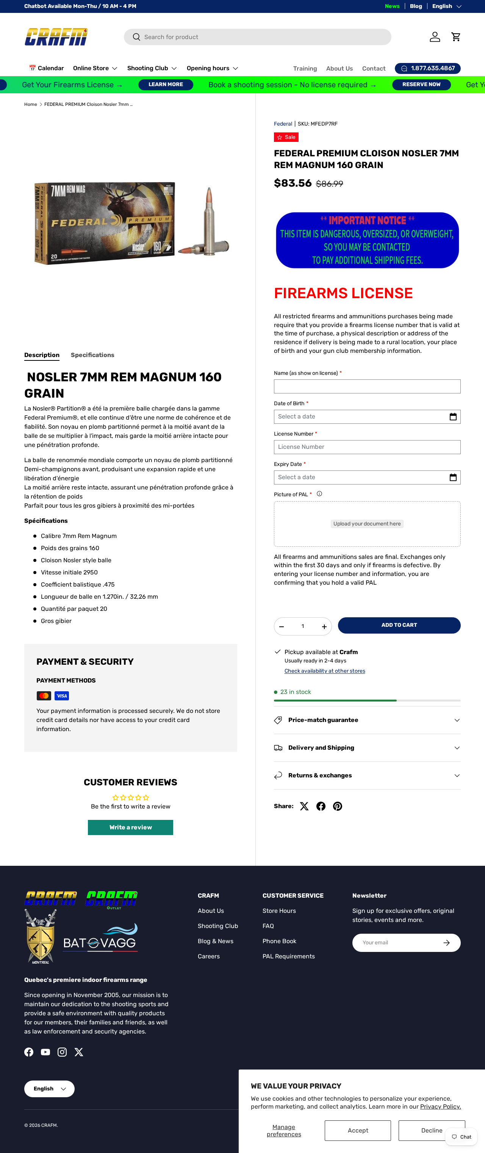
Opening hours (208, 68)
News (392, 6)
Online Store (91, 68)
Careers (209, 956)
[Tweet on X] (304, 806)
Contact (374, 68)
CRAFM (49, 1125)
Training (305, 68)
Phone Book (279, 941)
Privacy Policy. (440, 1106)
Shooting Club (147, 68)
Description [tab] (41, 355)
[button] (456, 36)
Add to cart (399, 625)
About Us (339, 68)
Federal (283, 124)
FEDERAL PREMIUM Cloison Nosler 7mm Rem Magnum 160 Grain (89, 104)
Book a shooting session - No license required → (282, 84)
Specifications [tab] (92, 355)
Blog (416, 6)
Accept (358, 1130)
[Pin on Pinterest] (337, 806)
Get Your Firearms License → (62, 84)
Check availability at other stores (325, 671)
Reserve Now (411, 84)
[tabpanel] (130, 497)
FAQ (268, 926)
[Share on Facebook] (321, 806)
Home (30, 104)
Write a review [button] (131, 827)
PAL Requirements (289, 956)
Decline (432, 1130)
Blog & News (215, 941)
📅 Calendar (46, 68)
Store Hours (279, 910)
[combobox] (257, 37)
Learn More (155, 84)
